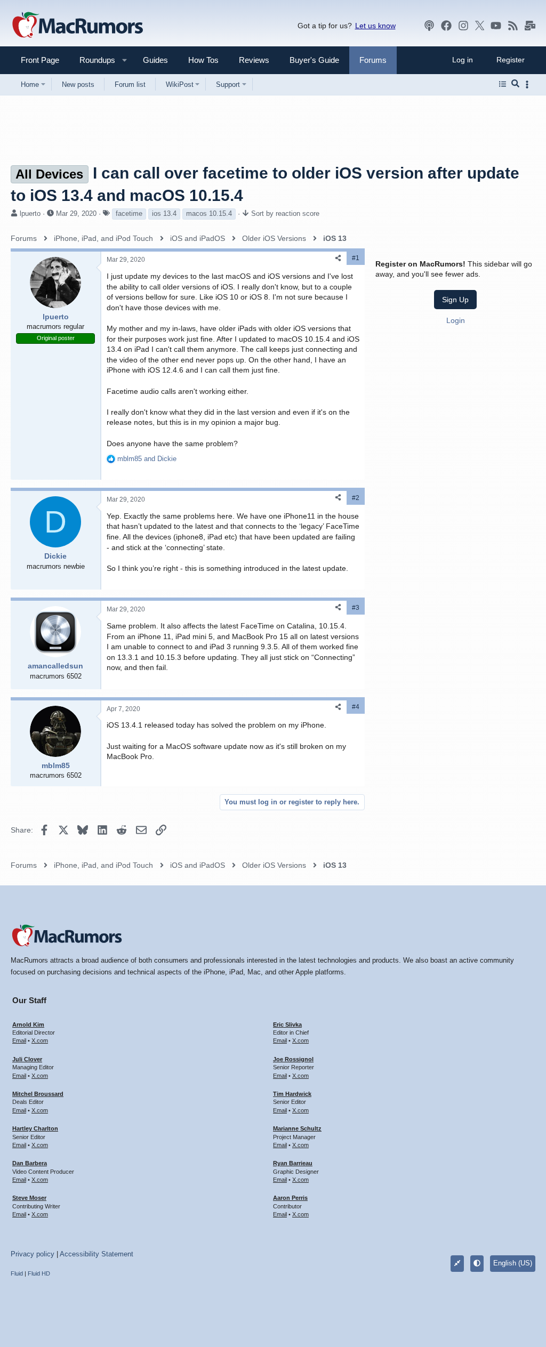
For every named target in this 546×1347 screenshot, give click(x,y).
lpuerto (30, 213)
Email (19, 1040)
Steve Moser (29, 1198)
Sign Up (455, 299)
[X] (480, 25)
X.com (39, 1040)
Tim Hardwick (292, 1094)
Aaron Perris (290, 1198)
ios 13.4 (164, 213)
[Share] (338, 258)
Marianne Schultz (297, 1128)
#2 (355, 498)
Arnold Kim (28, 1024)
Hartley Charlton (35, 1128)
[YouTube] (496, 25)
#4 (355, 707)
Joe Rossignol (293, 1059)
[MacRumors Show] (429, 25)
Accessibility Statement (96, 1254)
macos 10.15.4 (209, 213)
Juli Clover (27, 1059)
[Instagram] (463, 25)
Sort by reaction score (285, 213)
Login (455, 320)
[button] (92, 59)
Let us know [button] (375, 25)
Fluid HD (39, 1273)
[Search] (515, 84)
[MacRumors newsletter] (530, 25)
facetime (129, 213)
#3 (355, 607)
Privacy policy (32, 1254)
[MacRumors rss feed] (513, 25)
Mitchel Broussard (37, 1094)
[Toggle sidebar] (529, 84)
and (146, 459)
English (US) (512, 1263)
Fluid (17, 1273)
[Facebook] (446, 25)
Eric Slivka (287, 1024)
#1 (355, 258)
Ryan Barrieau (292, 1163)
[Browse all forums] (502, 84)
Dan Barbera (29, 1163)
